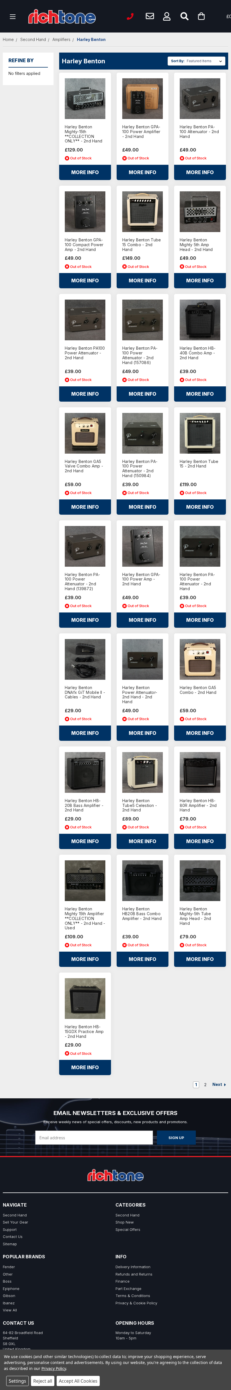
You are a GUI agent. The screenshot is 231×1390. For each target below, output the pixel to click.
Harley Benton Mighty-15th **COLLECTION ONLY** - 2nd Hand (83, 134)
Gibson (9, 1295)
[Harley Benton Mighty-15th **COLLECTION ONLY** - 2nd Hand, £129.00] (85, 98)
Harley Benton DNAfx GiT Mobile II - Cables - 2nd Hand (85, 692)
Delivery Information (132, 1267)
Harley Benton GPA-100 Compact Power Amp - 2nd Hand (84, 245)
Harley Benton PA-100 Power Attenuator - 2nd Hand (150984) (139, 468)
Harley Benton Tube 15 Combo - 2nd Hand (141, 245)
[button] (167, 16)
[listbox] (205, 61)
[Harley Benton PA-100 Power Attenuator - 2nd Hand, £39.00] (200, 546)
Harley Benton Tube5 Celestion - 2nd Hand (139, 805)
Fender (9, 1267)
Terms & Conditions (132, 1295)
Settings (17, 1381)
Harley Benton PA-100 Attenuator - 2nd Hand (199, 132)
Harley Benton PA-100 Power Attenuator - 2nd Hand (197, 581)
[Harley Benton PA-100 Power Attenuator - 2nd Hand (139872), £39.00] (85, 546)
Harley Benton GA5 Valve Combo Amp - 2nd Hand (84, 466)
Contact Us (13, 1236)
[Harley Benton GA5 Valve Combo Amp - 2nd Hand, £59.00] (85, 433)
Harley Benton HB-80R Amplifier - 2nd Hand (198, 805)
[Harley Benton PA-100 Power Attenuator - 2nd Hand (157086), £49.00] (142, 320)
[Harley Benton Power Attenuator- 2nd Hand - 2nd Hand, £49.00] (142, 659)
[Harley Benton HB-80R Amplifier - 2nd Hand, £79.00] (200, 772)
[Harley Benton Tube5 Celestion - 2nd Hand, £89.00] (142, 772)
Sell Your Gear (15, 1222)
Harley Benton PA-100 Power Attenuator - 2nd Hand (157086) (139, 355)
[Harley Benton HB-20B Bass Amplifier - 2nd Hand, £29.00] (85, 772)
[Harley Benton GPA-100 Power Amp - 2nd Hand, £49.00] (142, 546)
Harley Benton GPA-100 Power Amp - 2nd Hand (141, 579)
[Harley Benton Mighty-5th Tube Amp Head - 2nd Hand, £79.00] (200, 880)
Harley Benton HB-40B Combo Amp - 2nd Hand (198, 353)
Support (10, 1229)
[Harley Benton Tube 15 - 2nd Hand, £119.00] (200, 433)
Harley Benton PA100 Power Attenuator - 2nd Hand (85, 353)
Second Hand (15, 1215)
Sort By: (178, 61)
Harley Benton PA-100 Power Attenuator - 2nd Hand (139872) (82, 581)
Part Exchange (128, 1288)
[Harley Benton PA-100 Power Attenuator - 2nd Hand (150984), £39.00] (142, 433)
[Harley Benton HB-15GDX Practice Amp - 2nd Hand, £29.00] (85, 998)
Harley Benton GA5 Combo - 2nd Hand (198, 690)
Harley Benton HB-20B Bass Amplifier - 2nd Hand (84, 805)
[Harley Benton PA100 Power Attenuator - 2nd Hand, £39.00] (85, 320)
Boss (7, 1281)
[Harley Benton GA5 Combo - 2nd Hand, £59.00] (200, 659)
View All (10, 1310)
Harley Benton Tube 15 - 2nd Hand (199, 464)
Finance (122, 1281)
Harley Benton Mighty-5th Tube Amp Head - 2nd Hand (195, 916)
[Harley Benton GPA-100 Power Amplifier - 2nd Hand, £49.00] (142, 98)
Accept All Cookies (78, 1381)
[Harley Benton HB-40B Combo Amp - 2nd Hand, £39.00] (200, 320)
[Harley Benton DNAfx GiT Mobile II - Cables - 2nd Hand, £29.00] (85, 659)
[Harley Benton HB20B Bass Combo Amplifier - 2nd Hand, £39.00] (142, 880)
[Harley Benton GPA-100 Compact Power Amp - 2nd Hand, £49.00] (85, 211)
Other (8, 1274)
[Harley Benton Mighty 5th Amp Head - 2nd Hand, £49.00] (200, 211)
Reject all (42, 1381)
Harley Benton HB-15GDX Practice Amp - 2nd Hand (84, 1032)
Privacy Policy (53, 1368)
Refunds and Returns (133, 1274)
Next (217, 1084)
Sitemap (10, 1244)
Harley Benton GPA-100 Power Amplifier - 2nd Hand (141, 132)
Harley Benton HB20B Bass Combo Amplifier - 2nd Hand (142, 914)
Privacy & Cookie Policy (136, 1303)
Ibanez (9, 1303)
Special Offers (127, 1229)
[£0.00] (210, 16)
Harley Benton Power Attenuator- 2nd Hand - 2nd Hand (139, 694)
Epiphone (11, 1288)
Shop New (124, 1222)
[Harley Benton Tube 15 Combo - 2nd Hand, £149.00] (142, 211)
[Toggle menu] (12, 16)
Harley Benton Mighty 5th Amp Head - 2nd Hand (196, 245)
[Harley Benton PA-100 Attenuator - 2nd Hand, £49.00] (200, 98)
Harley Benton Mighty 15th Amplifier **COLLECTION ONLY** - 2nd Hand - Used (85, 918)
